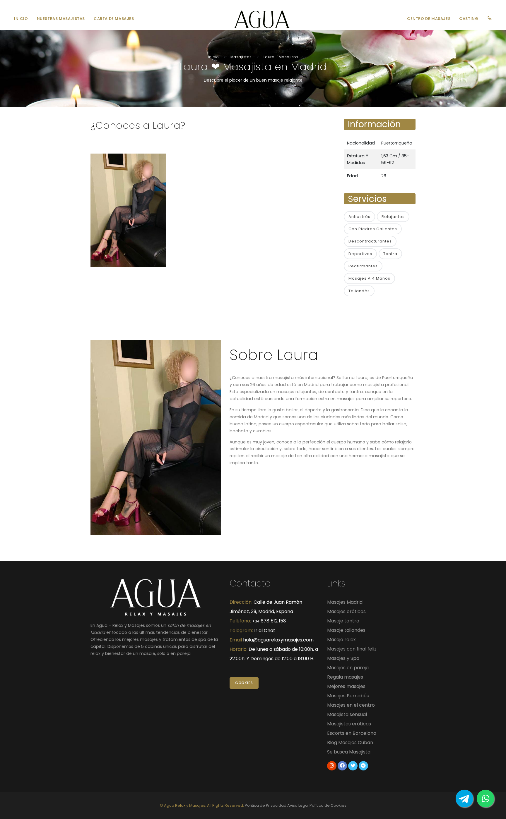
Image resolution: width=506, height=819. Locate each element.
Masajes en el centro (351, 705)
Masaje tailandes (346, 630)
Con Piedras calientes (372, 229)
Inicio (21, 18)
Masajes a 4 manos (369, 278)
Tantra (390, 254)
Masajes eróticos (346, 611)
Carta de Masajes (114, 18)
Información (374, 124)
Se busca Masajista (348, 752)
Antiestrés (359, 216)
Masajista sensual (347, 714)
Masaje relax (341, 639)
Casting (468, 18)
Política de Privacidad (265, 805)
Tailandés (359, 291)
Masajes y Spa (343, 658)
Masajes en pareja (348, 667)
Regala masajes (345, 677)
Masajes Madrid (345, 602)
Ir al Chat (264, 630)
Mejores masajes (346, 686)
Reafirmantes (363, 266)
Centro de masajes (428, 18)
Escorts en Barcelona (351, 733)
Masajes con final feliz (352, 649)
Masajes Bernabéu (348, 695)
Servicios (367, 198)
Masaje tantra (343, 620)
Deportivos (360, 254)
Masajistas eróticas (349, 723)
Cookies (244, 682)
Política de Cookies (328, 805)
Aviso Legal (298, 805)
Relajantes (393, 216)
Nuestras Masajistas (61, 18)
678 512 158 (269, 620)
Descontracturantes (370, 241)
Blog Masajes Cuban (350, 742)
